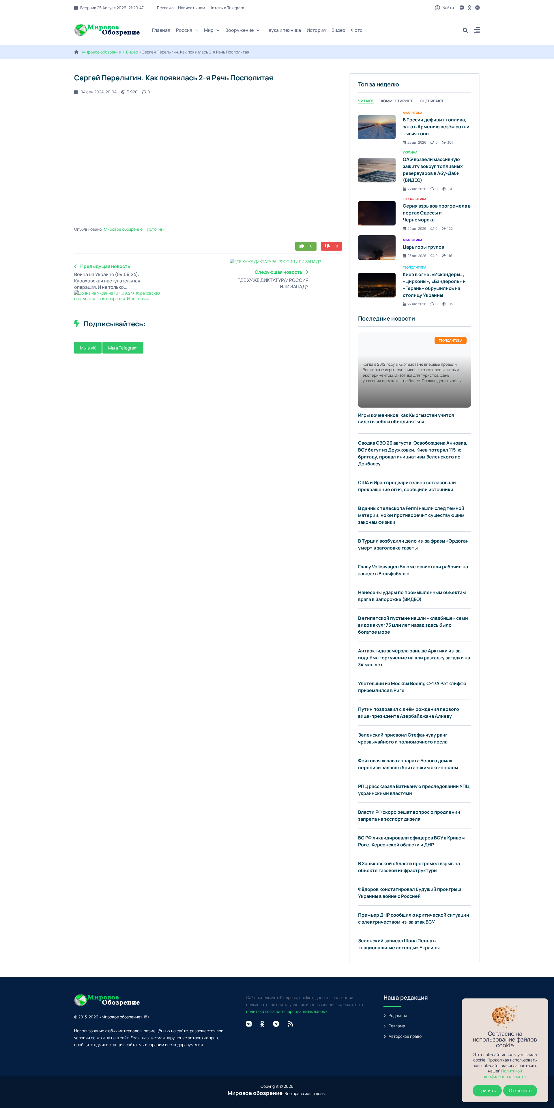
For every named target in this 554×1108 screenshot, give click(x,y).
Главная (161, 30)
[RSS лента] (290, 1024)
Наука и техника (283, 30)
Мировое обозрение (101, 52)
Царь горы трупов (423, 247)
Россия (184, 30)
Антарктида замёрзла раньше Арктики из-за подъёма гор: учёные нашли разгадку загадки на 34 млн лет (414, 658)
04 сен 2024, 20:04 (99, 92)
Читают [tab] (366, 100)
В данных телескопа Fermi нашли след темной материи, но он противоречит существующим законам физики (411, 515)
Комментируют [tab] (397, 100)
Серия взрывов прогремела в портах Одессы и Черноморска (437, 213)
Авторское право (405, 1036)
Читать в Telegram (226, 7)
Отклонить (520, 1090)
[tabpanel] (414, 208)
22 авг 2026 (416, 142)
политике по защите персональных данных (286, 1011)
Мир (209, 30)
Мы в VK (88, 348)
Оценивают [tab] (432, 100)
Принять (487, 1090)
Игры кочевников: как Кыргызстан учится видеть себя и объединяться (406, 418)
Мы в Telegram (123, 348)
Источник (156, 229)
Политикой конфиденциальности (505, 1073)
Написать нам (191, 7)
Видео (338, 30)
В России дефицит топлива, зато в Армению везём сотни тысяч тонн (436, 126)
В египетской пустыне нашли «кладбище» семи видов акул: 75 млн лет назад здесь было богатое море (413, 625)
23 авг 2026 (416, 255)
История (316, 30)
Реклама (165, 7)
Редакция (398, 1015)
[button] (477, 31)
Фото (357, 30)
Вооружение (239, 30)
